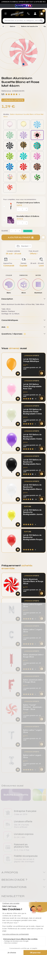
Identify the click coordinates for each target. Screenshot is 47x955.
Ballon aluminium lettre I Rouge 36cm (33, 656)
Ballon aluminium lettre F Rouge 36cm (33, 681)
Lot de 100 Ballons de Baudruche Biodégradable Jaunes (33, 512)
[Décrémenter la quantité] (11, 230)
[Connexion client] (35, 13)
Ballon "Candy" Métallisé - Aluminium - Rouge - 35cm (33, 707)
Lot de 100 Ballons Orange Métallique (31, 360)
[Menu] (5, 13)
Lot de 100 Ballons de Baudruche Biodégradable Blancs (32, 487)
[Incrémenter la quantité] (19, 230)
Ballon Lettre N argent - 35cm (33, 605)
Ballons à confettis (15, 794)
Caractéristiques (9, 320)
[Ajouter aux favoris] (18, 373)
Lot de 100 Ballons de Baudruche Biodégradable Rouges (33, 537)
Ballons (12, 26)
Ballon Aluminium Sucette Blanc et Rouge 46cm (33, 581)
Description (7, 299)
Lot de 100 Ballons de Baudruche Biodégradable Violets (32, 436)
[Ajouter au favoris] (43, 237)
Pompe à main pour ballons (28, 203)
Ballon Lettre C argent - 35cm (33, 630)
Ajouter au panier (19, 237)
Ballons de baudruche (29, 26)
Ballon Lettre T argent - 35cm (33, 731)
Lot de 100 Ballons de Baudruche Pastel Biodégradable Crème (32, 411)
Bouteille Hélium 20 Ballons (28, 216)
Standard (24, 246)
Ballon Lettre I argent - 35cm (32, 756)
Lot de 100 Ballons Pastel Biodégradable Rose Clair (32, 386)
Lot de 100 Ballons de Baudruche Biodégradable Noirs (32, 462)
